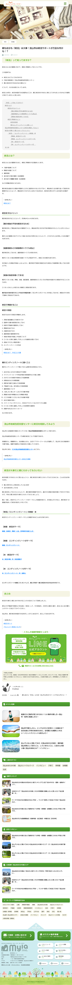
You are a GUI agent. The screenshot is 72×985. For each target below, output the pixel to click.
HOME (4, 695)
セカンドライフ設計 (8, 905)
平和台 (29, 911)
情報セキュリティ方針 (5, 964)
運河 (43, 911)
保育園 (59, 908)
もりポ (64, 915)
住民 (46, 908)
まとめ (7, 147)
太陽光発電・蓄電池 (8, 918)
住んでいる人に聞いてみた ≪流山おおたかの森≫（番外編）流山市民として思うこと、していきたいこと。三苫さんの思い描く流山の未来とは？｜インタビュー (42, 745)
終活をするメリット (14, 108)
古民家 (19, 908)
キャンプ (43, 915)
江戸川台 (36, 911)
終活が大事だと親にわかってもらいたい (17, 130)
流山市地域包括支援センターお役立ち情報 (17, 459)
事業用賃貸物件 (28, 908)
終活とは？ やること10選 (12, 352)
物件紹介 (5, 908)
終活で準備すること (14, 119)
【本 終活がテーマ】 (18, 141)
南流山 (23, 911)
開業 (33, 905)
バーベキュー (34, 915)
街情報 (16, 911)
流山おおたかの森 (42, 905)
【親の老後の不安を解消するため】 (22, 111)
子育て (52, 908)
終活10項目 (14, 122)
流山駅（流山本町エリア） (10, 915)
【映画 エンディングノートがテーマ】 (23, 139)
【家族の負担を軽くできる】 (20, 116)
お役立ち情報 (24, 915)
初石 (53, 911)
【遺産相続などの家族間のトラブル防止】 (24, 114)
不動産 (12, 908)
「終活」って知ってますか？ (14, 102)
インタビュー (38, 908)
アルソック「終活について (12, 627)
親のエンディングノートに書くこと (22, 125)
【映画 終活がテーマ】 (18, 136)
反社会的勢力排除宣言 (25, 964)
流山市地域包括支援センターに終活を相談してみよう (22, 128)
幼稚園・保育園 (7, 911)
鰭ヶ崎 (59, 911)
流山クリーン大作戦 (54, 915)
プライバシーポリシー (15, 964)
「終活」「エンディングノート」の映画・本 (22, 133)
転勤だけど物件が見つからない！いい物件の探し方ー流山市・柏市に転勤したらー (41, 715)
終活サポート (8, 623)
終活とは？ (8, 105)
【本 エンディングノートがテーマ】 (23, 144)
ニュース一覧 (14, 695)
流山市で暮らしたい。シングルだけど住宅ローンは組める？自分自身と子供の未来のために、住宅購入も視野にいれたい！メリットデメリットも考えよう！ (42, 730)
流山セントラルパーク (56, 905)
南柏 (48, 911)
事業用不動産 (26, 905)
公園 (18, 905)
